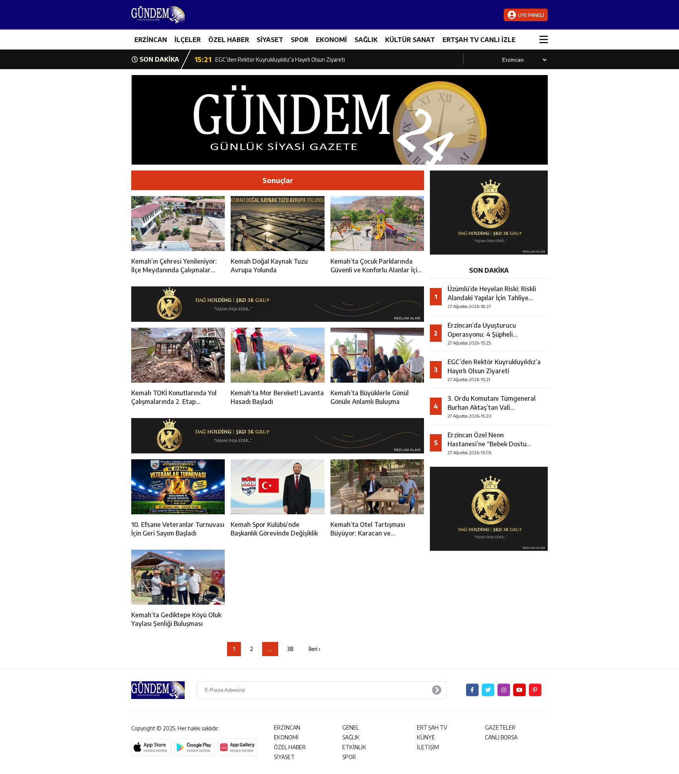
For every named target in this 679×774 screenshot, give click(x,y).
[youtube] (519, 690)
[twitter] (488, 690)
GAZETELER (500, 727)
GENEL (350, 727)
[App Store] (151, 747)
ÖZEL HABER (228, 40)
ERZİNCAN (150, 40)
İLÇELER (187, 40)
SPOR (299, 40)
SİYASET (270, 40)
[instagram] (503, 690)
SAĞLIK (366, 40)
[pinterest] (535, 690)
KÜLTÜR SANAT (410, 40)
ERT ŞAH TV (432, 727)
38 (290, 649)
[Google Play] (194, 747)
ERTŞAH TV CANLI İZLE (479, 40)
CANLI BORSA (501, 737)
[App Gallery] (238, 747)
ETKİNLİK (354, 747)
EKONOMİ (331, 40)
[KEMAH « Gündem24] (178, 15)
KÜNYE (426, 737)
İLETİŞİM (428, 747)
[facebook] (472, 690)
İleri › (314, 649)
